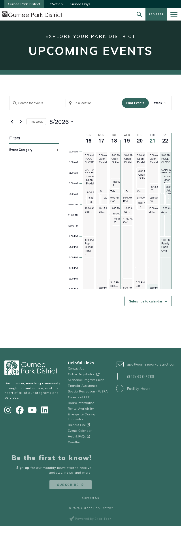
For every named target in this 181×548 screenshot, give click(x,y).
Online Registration (82, 374)
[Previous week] (12, 121)
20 (140, 140)
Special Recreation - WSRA (88, 391)
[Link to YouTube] (33, 410)
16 (88, 140)
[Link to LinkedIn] (44, 410)
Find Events (135, 103)
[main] (90, 212)
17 (101, 140)
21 (152, 140)
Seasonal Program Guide (86, 380)
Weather (74, 442)
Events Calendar (80, 431)
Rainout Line (77, 425)
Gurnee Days (80, 4)
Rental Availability (81, 409)
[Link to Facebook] (21, 410)
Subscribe (68, 485)
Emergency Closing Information (81, 416)
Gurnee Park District (24, 4)
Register (156, 14)
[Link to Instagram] (8, 410)
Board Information (81, 403)
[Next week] (20, 121)
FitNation (55, 4)
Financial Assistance (82, 386)
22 (165, 140)
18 (114, 140)
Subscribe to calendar (145, 301)
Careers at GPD (79, 397)
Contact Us (76, 368)
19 (127, 140)
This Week (36, 121)
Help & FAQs (77, 436)
